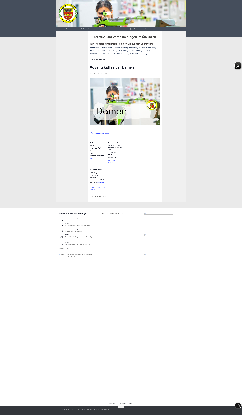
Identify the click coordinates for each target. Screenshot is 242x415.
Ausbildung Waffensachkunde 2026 (75, 220)
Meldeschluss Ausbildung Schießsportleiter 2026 (79, 225)
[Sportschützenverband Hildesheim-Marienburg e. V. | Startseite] (68, 13)
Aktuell (67, 29)
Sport (104, 29)
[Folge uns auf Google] (182, 410)
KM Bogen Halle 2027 (99, 196)
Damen (125, 29)
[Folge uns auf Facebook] (175, 410)
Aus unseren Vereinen (144, 29)
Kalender (75, 29)
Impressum (112, 403)
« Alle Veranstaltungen (97, 60)
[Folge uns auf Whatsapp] (178, 410)
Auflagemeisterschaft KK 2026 (73, 231)
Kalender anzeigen (64, 248)
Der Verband (85, 29)
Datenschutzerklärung (126, 403)
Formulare (96, 29)
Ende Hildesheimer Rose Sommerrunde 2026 (77, 244)
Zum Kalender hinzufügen (101, 133)
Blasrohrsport (115, 29)
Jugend (132, 29)
